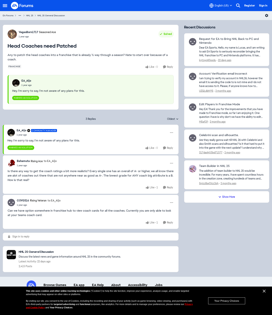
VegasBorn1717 (28, 32)
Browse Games (54, 285)
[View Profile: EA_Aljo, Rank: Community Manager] (11, 132)
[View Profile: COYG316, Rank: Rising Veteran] (11, 202)
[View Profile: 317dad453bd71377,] (192, 138)
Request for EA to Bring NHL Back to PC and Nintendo (229, 41)
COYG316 (23, 200)
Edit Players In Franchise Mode (219, 104)
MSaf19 (203, 121)
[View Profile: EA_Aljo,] (16, 83)
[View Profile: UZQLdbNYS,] (192, 76)
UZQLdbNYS (206, 91)
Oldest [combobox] (173, 119)
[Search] (238, 5)
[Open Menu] (266, 15)
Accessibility (137, 285)
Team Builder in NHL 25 (214, 166)
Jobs (158, 285)
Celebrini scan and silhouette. (219, 135)
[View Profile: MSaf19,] (192, 107)
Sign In (263, 5)
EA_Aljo (26, 80)
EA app (79, 285)
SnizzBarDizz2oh (209, 183)
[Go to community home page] (22, 5)
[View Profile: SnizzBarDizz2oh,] (192, 168)
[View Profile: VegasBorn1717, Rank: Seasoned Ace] (12, 34)
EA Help (98, 285)
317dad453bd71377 (210, 152)
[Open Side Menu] (5, 5)
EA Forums (8, 15)
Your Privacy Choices (226, 300)
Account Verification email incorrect (223, 74)
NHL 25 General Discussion (51, 15)
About (116, 285)
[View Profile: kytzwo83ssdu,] (192, 41)
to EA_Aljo (50, 161)
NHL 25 (29, 15)
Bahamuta (23, 161)
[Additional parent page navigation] (20, 15)
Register (249, 5)
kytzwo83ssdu (207, 60)
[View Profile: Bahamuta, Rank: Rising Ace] (11, 163)
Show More (228, 196)
